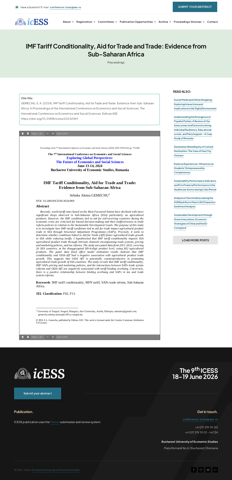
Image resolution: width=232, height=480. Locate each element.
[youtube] (208, 470)
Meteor (54, 422)
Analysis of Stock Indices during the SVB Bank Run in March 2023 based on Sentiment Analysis (194, 202)
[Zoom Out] (47, 134)
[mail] (215, 470)
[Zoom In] (53, 134)
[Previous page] (22, 134)
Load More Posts (195, 240)
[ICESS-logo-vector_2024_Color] (31, 19)
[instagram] (201, 470)
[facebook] (194, 470)
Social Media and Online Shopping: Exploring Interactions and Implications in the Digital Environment (195, 104)
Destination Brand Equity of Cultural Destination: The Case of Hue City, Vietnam (193, 151)
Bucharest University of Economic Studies (56, 469)
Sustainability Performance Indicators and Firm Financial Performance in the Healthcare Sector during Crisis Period (195, 185)
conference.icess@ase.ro (200, 419)
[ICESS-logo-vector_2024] (39, 369)
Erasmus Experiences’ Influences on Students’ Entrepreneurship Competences (194, 168)
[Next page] (28, 134)
